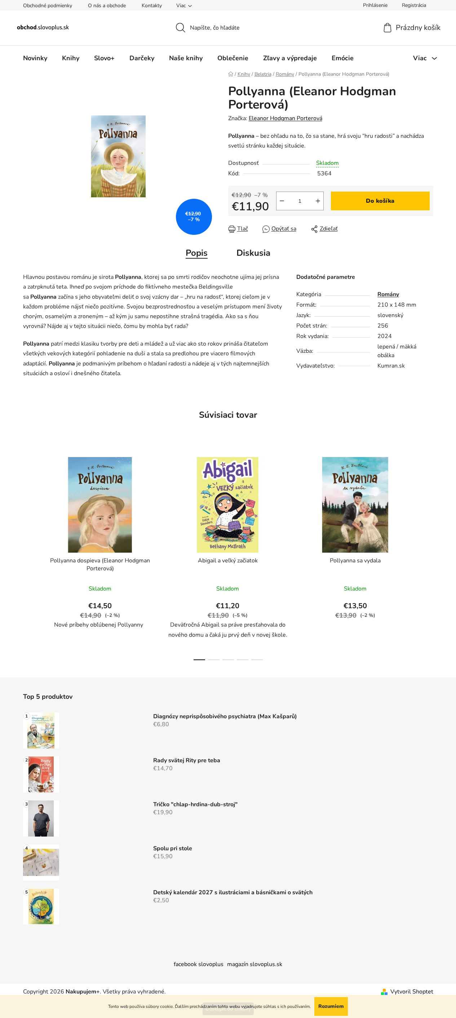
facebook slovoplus (198, 964)
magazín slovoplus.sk (254, 964)
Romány (388, 294)
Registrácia (414, 5)
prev (29, 556)
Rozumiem (331, 1006)
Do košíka (380, 201)
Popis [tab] (197, 253)
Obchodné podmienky (47, 5)
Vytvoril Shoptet (411, 992)
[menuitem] (35, 58)
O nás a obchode (107, 5)
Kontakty (152, 5)
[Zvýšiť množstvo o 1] (318, 201)
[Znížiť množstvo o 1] (281, 201)
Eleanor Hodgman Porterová (285, 118)
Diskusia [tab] (253, 253)
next (427, 556)
